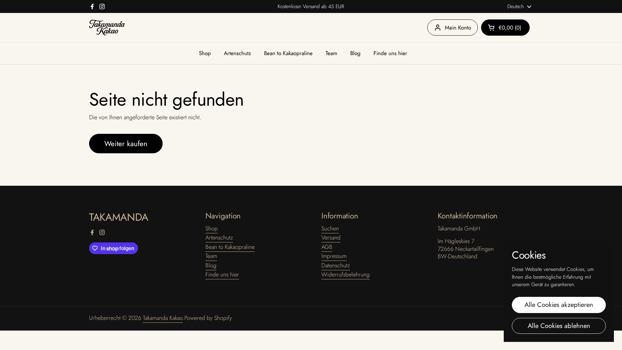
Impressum (334, 256)
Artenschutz (219, 237)
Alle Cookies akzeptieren (558, 304)
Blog (210, 265)
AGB (326, 247)
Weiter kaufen (125, 143)
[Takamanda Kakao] (107, 28)
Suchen (330, 228)
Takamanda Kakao (163, 318)
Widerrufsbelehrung (345, 274)
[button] (505, 27)
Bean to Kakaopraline (230, 247)
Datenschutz (335, 265)
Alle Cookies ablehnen (559, 326)
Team (211, 256)
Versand (330, 237)
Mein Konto (458, 27)
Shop (211, 228)
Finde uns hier (222, 274)
